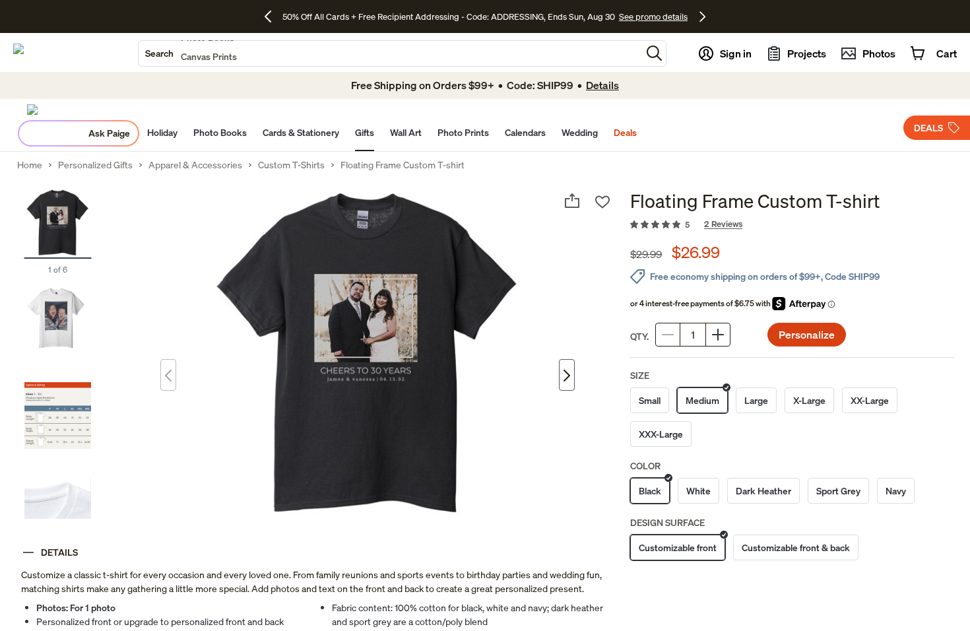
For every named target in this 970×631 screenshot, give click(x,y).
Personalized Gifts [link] (95, 165)
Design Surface (667, 522)
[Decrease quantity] (668, 335)
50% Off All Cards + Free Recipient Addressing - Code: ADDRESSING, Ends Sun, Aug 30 (448, 16)
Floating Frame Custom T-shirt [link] (402, 165)
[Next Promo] (702, 16)
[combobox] (390, 53)
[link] (792, 225)
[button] (654, 53)
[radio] (649, 400)
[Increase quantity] (718, 335)
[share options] (572, 201)
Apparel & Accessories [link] (195, 165)
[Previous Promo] (273, 16)
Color (645, 465)
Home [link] (29, 165)
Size (639, 375)
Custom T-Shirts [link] (291, 165)
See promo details (653, 16)
